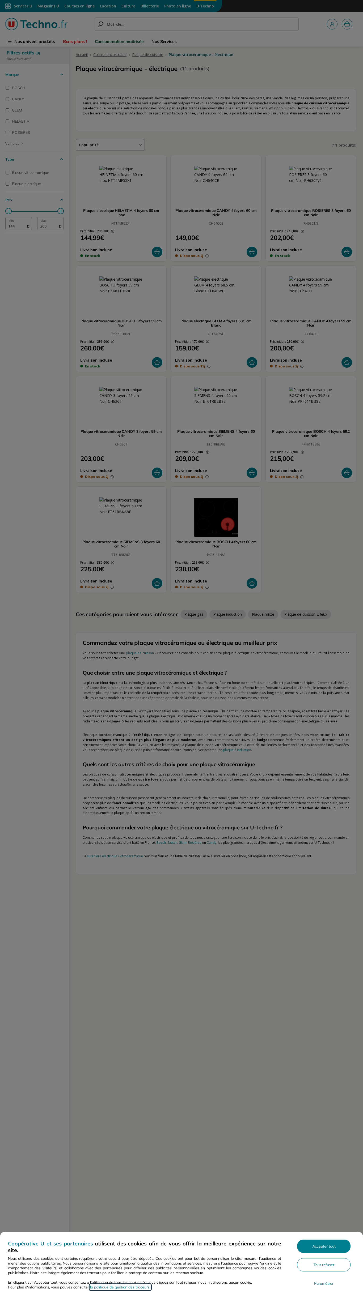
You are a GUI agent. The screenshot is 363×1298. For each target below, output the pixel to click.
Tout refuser (324, 1264)
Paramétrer (324, 1283)
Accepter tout (324, 1246)
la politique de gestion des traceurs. (120, 1287)
